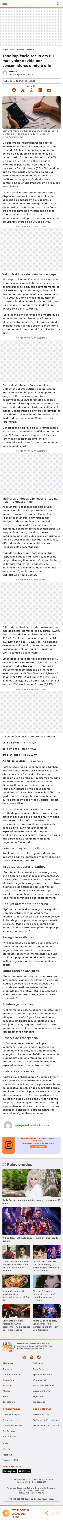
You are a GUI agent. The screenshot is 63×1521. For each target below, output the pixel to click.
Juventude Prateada (44, 1385)
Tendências (39, 1402)
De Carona (9, 1431)
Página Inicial (8, 50)
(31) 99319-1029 (42, 1344)
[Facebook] (39, 1357)
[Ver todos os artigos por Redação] (4, 73)
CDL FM (6, 1449)
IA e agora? (39, 1380)
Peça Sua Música (11, 1460)
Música (7, 1391)
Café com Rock (11, 1414)
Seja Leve (38, 1396)
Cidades (7, 1369)
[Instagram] (24, 1357)
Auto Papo (38, 1369)
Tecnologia (9, 1402)
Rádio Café (9, 1436)
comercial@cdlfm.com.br (34, 1348)
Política (7, 1396)
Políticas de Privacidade (46, 1420)
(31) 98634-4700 (45, 1346)
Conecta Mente (11, 1420)
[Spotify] (31, 1357)
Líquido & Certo (41, 1391)
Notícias (20, 50)
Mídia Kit (7, 1454)
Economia (30, 50)
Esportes (8, 1385)
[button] (58, 3)
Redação (13, 72)
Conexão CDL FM (12, 1425)
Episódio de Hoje (42, 1374)
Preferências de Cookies (46, 1425)
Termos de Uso (41, 1414)
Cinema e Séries (12, 1374)
